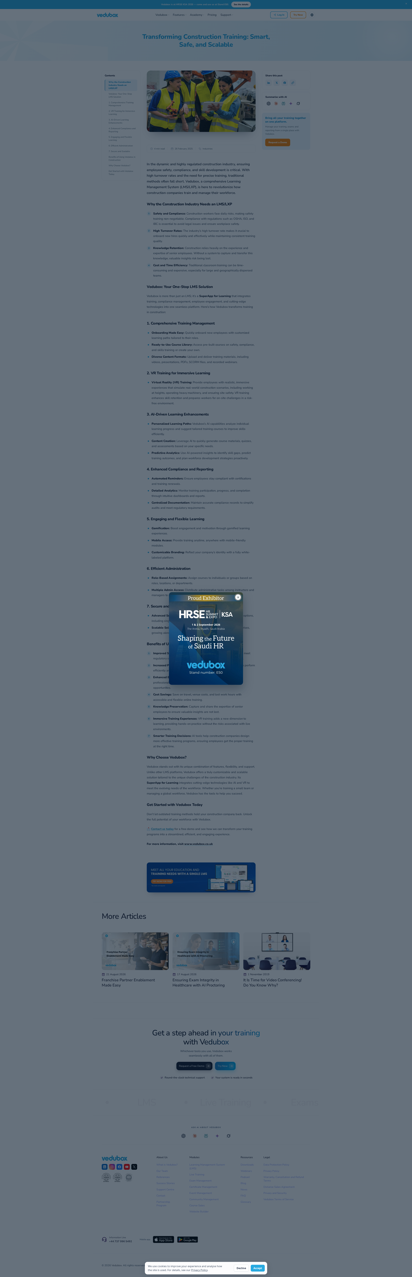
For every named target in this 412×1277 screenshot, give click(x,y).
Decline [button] (241, 1268)
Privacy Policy (199, 1270)
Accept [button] (257, 1268)
